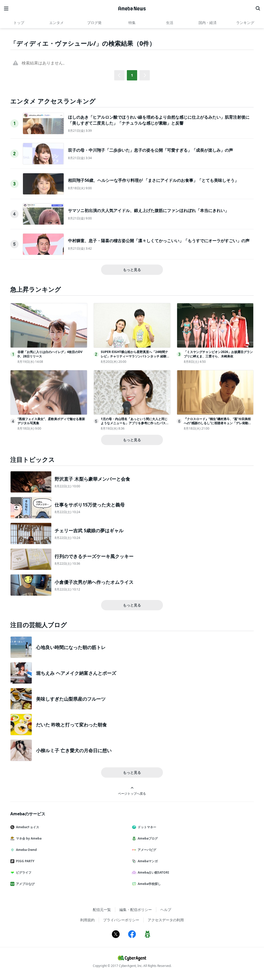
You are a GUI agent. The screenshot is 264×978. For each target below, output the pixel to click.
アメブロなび (25, 884)
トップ (18, 22)
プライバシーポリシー (121, 919)
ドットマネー (147, 827)
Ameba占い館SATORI (153, 872)
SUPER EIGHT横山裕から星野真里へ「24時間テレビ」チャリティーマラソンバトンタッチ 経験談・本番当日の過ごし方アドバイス (134, 356)
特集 (132, 22)
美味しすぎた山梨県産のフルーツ (71, 699)
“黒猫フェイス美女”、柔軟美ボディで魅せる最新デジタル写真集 (51, 421)
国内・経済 (208, 22)
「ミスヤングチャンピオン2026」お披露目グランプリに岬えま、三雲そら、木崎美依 (218, 354)
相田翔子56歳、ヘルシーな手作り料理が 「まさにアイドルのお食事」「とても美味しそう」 (153, 180)
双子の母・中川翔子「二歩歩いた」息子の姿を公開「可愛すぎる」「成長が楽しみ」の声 (150, 150)
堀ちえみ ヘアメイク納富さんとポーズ (76, 673)
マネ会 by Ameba (29, 838)
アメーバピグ (147, 850)
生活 (169, 22)
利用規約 (87, 919)
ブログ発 (94, 22)
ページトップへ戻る (132, 793)
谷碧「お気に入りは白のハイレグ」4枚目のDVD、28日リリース (50, 354)
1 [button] (132, 75)
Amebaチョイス (27, 827)
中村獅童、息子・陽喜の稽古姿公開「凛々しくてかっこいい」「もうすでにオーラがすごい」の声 (159, 240)
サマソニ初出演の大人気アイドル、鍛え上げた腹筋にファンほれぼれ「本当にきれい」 (148, 210)
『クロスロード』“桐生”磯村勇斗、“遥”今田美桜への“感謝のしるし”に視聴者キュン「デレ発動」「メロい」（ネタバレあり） (217, 423)
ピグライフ (23, 872)
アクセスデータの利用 (166, 919)
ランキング (245, 22)
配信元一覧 (102, 909)
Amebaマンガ (148, 861)
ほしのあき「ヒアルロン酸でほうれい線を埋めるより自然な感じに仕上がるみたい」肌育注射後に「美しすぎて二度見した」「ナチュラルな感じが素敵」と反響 (159, 120)
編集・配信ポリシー (135, 909)
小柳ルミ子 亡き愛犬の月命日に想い (74, 750)
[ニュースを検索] (258, 8)
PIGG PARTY (25, 861)
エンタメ (56, 22)
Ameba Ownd (26, 850)
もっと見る (132, 269)
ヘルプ (165, 909)
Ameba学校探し (149, 884)
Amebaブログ (148, 838)
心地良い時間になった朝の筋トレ (71, 647)
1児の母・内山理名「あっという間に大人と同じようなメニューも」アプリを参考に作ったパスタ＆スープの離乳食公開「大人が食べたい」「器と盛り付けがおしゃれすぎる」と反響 (135, 425)
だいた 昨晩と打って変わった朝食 (71, 724)
